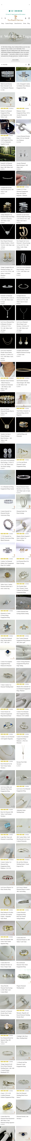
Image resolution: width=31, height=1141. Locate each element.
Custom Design (9, 23)
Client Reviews (18, 23)
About (24, 23)
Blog (28, 23)
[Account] (25, 18)
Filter (5, 64)
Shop (2, 23)
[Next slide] (29, 4)
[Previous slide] (1, 4)
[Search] (5, 18)
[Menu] (2, 18)
